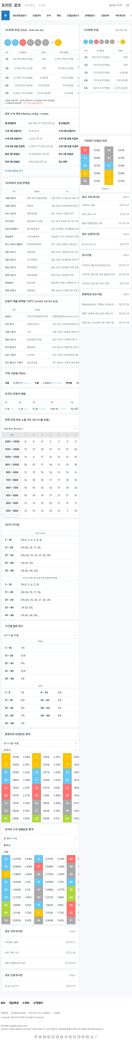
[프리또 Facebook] (74, 1037)
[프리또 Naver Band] (83, 1037)
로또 (17, 5)
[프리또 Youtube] (44, 1037)
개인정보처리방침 (18, 1013)
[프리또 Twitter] (66, 1037)
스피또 (42, 5)
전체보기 (105, 188)
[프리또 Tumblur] (70, 1037)
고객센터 (38, 1003)
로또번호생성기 (20, 15)
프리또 (6, 5)
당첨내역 (37, 15)
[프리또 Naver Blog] (36, 1037)
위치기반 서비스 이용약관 (39, 1013)
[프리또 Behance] (79, 1037)
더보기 (72, 931)
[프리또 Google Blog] (40, 1037)
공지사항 (87, 255)
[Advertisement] (105, 114)
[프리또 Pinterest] (61, 1037)
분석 (49, 15)
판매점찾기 (90, 15)
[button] (128, 5)
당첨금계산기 (73, 15)
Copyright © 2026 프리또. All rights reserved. (23, 1017)
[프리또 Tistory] (87, 1037)
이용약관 (4, 1013)
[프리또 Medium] (53, 1037)
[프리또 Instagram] (49, 1037)
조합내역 (105, 15)
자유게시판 (120, 15)
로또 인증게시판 (14, 975)
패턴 (59, 15)
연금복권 (30, 5)
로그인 (112, 5)
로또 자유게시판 (14, 931)
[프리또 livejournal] (92, 1037)
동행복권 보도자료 (92, 294)
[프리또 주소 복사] (96, 1037)
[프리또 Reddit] (57, 1037)
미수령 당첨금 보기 (14, 170)
